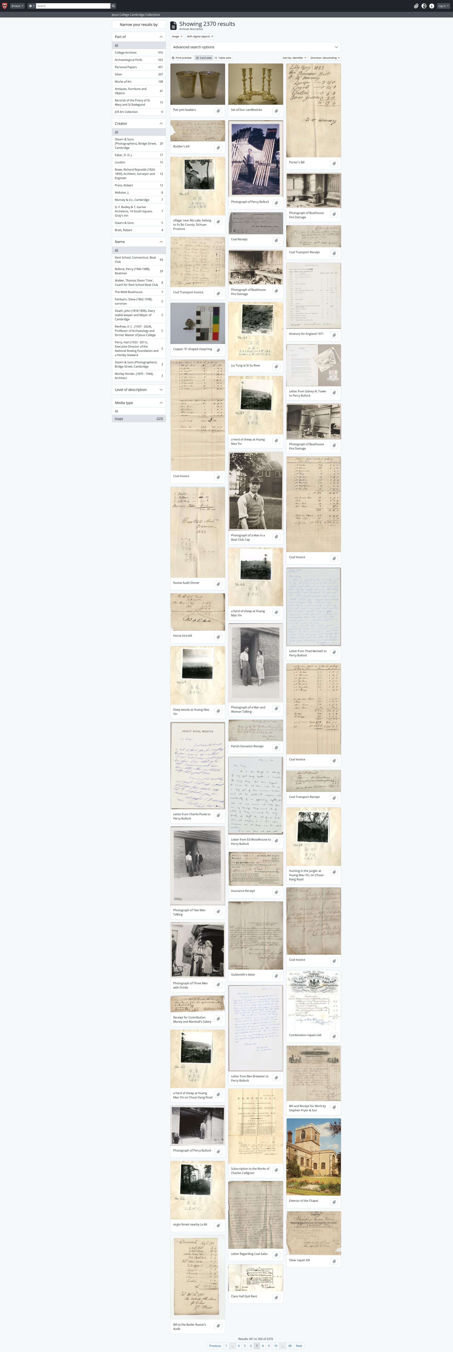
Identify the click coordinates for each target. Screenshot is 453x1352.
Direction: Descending (324, 57)
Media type (124, 402)
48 (289, 1346)
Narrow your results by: (139, 24)
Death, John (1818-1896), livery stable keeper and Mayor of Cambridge (139, 315)
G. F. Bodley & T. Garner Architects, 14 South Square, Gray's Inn (139, 211)
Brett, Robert (139, 231)
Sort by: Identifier (293, 57)
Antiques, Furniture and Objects (139, 91)
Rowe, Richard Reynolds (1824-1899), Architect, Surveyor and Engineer (139, 174)
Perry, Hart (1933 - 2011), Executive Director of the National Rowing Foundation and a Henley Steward (139, 348)
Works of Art (139, 82)
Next (299, 1346)
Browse (16, 6)
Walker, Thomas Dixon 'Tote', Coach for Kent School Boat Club (139, 283)
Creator (121, 123)
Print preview (183, 57)
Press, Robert (139, 186)
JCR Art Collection (139, 112)
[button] (416, 6)
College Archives (139, 53)
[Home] (6, 5)
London (139, 163)
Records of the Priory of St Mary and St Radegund (139, 102)
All (116, 45)
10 (275, 1346)
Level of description (131, 389)
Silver (139, 75)
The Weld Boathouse (139, 293)
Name (120, 241)
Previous (215, 1346)
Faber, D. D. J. (139, 156)
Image (139, 419)
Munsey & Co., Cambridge (139, 201)
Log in (442, 6)
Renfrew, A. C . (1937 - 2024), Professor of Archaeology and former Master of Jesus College (139, 331)
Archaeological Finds (139, 61)
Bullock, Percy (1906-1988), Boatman (139, 271)
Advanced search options (193, 47)
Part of (120, 36)
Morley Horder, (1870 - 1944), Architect (139, 376)
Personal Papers (139, 68)
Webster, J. (139, 193)
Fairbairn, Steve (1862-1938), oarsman (139, 301)
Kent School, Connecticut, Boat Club (139, 260)
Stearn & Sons (139, 224)
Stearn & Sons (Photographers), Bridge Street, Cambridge (139, 143)
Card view (205, 57)
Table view (224, 57)
